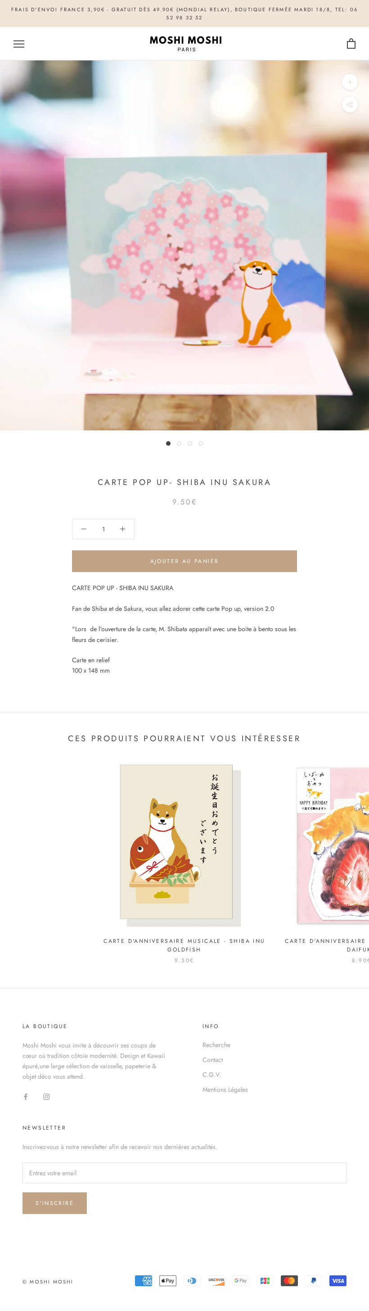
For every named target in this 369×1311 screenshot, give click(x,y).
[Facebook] (25, 1096)
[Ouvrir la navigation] (19, 44)
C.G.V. (211, 1074)
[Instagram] (46, 1096)
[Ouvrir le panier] (351, 44)
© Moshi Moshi (48, 1281)
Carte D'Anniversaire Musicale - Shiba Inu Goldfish (184, 945)
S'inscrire (55, 1203)
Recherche (216, 1044)
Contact (212, 1059)
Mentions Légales (225, 1089)
